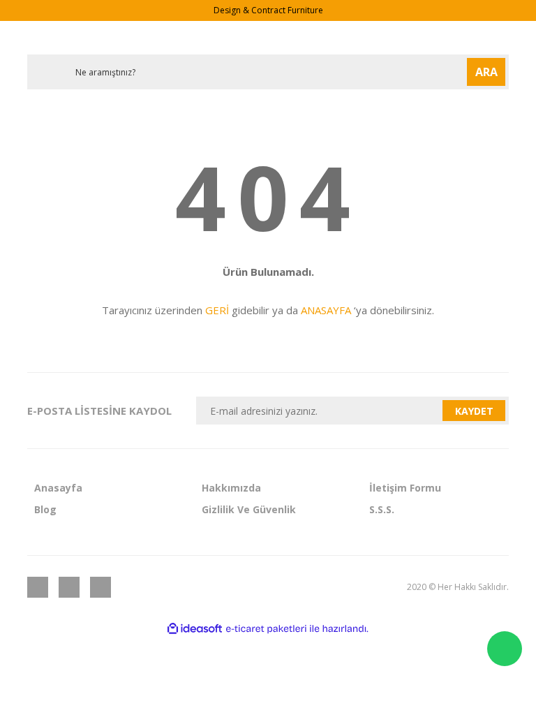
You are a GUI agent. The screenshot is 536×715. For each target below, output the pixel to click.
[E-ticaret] (266, 629)
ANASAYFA (326, 310)
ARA (486, 72)
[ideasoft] (195, 628)
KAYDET (474, 411)
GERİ (217, 310)
